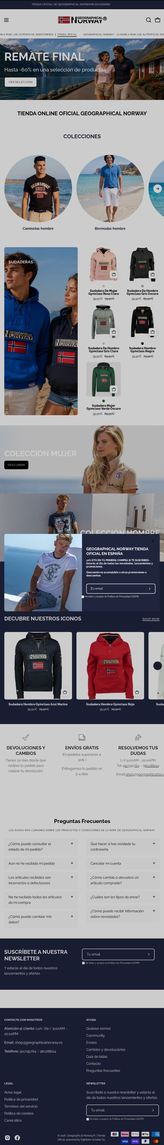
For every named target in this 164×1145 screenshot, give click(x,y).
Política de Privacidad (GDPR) (123, 596)
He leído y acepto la (111, 596)
